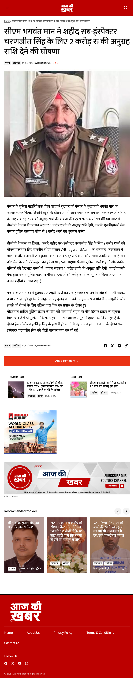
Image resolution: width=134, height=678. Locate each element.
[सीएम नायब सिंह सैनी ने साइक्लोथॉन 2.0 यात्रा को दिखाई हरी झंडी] (98, 387)
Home (7, 21)
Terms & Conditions (100, 633)
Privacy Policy (63, 633)
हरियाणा (104, 393)
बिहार (40, 396)
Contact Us (12, 643)
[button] (7, 8)
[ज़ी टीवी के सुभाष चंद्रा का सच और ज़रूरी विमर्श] (24, 545)
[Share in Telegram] (119, 345)
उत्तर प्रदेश (55, 563)
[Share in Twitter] (112, 345)
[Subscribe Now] (67, 478)
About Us (33, 633)
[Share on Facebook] (105, 345)
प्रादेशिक (16, 63)
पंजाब (7, 63)
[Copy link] (126, 345)
